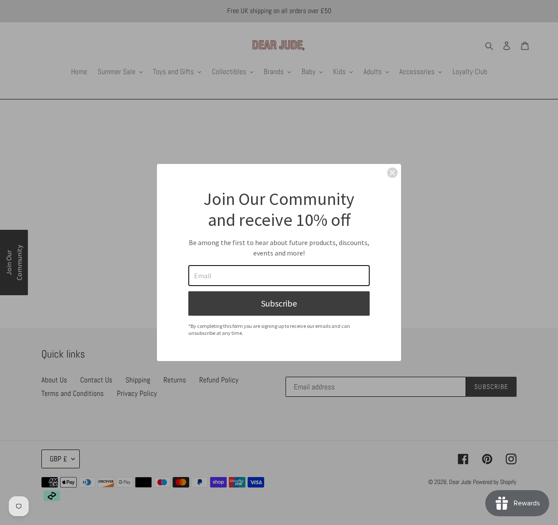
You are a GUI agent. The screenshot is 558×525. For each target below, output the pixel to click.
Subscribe (279, 303)
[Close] (392, 172)
